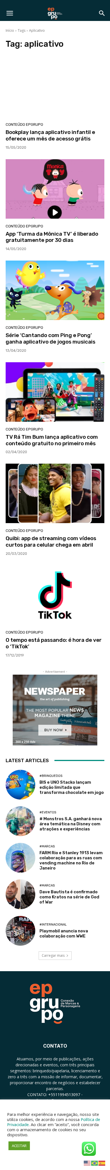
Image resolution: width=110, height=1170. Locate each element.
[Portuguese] (94, 1162)
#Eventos (47, 812)
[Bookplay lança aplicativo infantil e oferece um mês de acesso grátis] (55, 87)
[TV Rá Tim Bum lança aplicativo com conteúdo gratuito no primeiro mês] (55, 392)
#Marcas (47, 846)
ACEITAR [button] (19, 1145)
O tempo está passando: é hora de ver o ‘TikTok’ (54, 643)
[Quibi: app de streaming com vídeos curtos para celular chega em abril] (55, 493)
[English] (87, 1162)
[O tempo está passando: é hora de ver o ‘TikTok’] (55, 595)
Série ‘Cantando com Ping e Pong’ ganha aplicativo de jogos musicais (50, 338)
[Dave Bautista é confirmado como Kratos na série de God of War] (20, 894)
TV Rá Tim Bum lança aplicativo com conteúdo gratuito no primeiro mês (52, 440)
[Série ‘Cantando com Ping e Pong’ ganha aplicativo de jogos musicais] (55, 290)
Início (10, 30)
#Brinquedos (50, 775)
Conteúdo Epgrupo (24, 124)
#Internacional (53, 924)
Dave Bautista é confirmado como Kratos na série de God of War (69, 897)
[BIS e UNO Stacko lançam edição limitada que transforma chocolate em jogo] (20, 785)
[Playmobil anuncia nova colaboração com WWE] (20, 931)
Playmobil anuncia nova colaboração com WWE (63, 933)
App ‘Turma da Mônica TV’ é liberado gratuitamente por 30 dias (52, 237)
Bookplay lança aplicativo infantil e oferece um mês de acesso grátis (50, 135)
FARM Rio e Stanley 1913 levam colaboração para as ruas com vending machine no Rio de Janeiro (71, 860)
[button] (10, 13)
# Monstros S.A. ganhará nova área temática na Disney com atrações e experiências (70, 824)
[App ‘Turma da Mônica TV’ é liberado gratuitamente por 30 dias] (55, 189)
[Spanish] (102, 1162)
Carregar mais (53, 955)
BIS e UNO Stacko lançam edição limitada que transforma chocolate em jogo (71, 787)
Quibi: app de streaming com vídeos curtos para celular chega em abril (51, 541)
